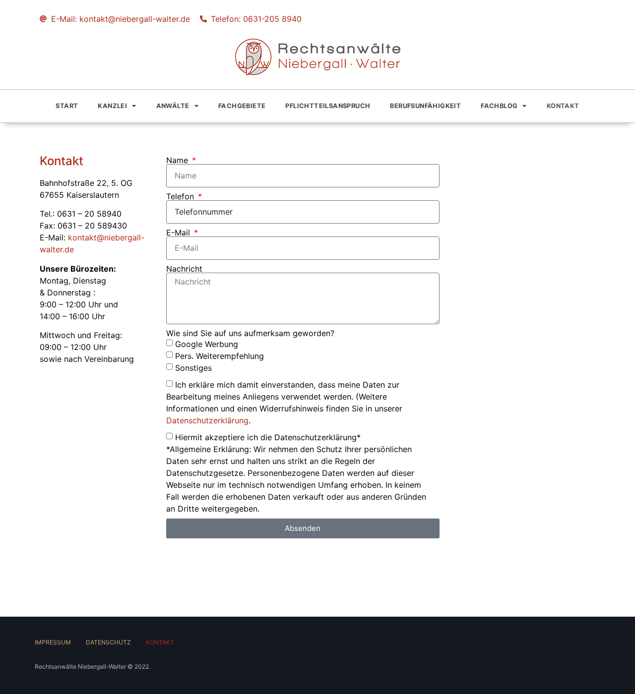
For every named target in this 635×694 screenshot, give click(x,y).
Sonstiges (193, 367)
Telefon (181, 196)
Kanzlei (112, 106)
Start (67, 106)
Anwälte (173, 106)
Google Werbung (206, 343)
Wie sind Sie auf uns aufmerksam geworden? (250, 333)
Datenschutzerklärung (207, 420)
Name (178, 160)
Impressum (53, 642)
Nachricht (184, 269)
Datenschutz (108, 642)
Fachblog (499, 106)
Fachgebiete (241, 106)
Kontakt (563, 106)
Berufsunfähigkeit (425, 106)
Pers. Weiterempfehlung (219, 355)
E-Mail (179, 232)
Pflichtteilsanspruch (327, 106)
